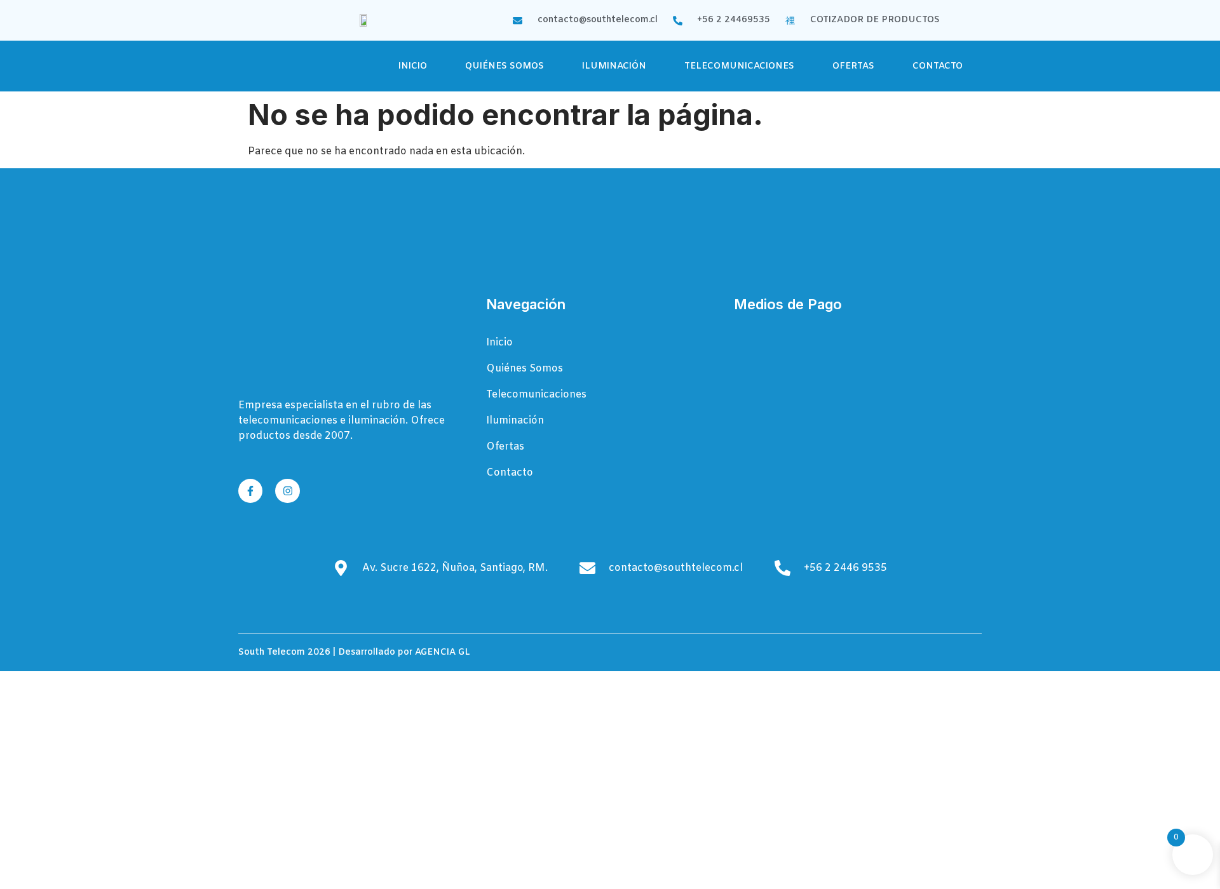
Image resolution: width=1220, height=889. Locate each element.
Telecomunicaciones (739, 66)
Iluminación (614, 66)
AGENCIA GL (442, 652)
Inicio (412, 66)
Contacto (937, 66)
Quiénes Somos (504, 66)
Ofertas (853, 66)
